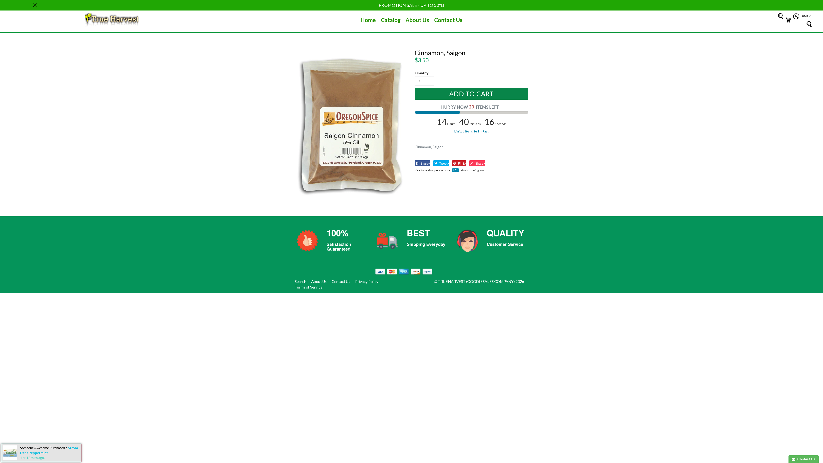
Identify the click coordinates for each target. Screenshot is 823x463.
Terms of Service (309, 287)
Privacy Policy (366, 281)
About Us (417, 20)
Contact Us (448, 20)
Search (300, 281)
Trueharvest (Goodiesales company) (476, 281)
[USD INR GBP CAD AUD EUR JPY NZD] (807, 16)
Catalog (391, 20)
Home (368, 20)
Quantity (421, 73)
